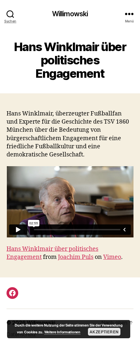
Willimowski (70, 13)
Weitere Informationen (62, 331)
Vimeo (112, 257)
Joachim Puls (75, 257)
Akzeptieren (104, 332)
